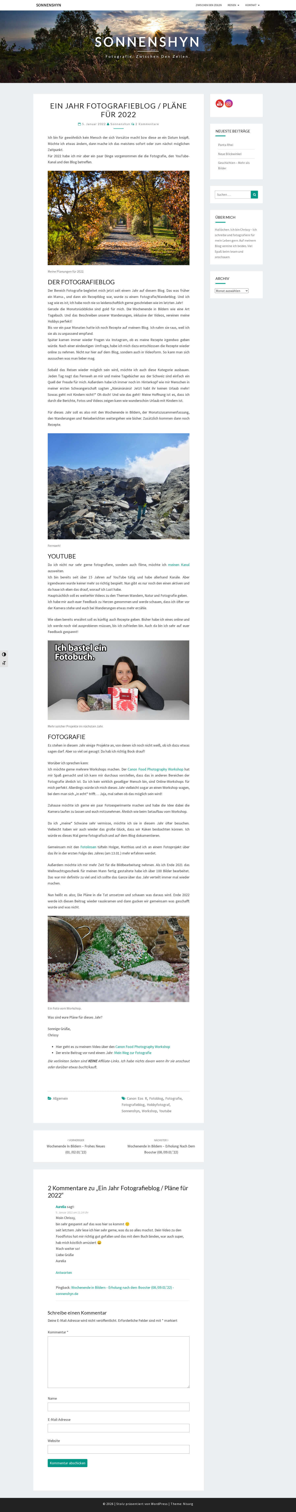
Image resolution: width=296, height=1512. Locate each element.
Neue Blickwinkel (230, 154)
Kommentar (58, 1332)
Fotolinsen (88, 847)
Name (52, 1398)
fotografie (173, 1098)
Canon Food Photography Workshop (155, 769)
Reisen (232, 5)
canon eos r (137, 1098)
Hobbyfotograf (158, 1104)
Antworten (64, 1272)
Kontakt (251, 5)
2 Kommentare (147, 124)
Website (54, 1440)
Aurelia (61, 1206)
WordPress (159, 1504)
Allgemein (60, 1098)
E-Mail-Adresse (59, 1419)
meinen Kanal (178, 564)
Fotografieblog (133, 1104)
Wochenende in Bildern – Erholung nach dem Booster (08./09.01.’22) (161, 1146)
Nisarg (188, 1504)
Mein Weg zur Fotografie (132, 1052)
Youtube (165, 1111)
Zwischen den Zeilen (209, 5)
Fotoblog (156, 1098)
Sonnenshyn (48, 4)
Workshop (149, 1111)
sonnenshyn (131, 1111)
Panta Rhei (225, 145)
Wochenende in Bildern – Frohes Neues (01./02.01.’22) (76, 1146)
